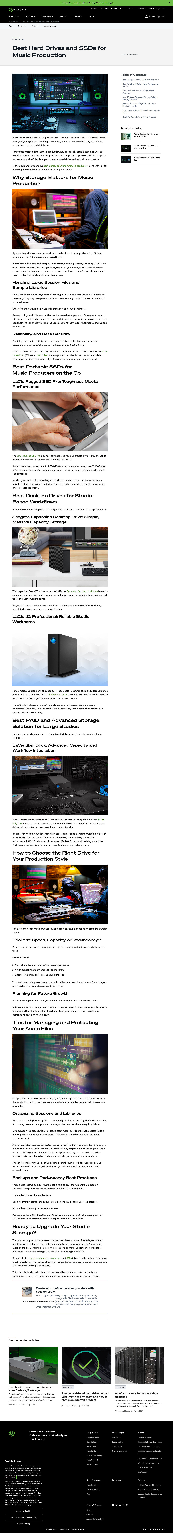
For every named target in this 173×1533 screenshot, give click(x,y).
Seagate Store (92, 1432)
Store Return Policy (94, 1455)
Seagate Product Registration (150, 1451)
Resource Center (117, 9)
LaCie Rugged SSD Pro (28, 456)
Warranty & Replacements (148, 1463)
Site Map (145, 1529)
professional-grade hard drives (45, 1258)
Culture (89, 1510)
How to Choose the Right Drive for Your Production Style (139, 105)
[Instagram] (127, 1512)
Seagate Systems (145, 1467)
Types (34, 26)
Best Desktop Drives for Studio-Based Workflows (138, 91)
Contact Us (143, 1471)
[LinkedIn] (116, 1512)
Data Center (67, 1387)
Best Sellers (91, 1442)
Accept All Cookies (23, 1511)
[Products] (18, 16)
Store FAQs (91, 1451)
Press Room (91, 1485)
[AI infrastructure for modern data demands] (139, 1365)
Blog (107, 9)
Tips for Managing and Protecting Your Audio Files (141, 111)
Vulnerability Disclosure (49, 1529)
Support (63, 16)
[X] (123, 1512)
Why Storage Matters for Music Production (141, 80)
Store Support (92, 1459)
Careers (89, 1514)
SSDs (69, 1258)
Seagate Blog (13, 22)
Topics (21, 26)
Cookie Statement (10, 1477)
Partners (129, 9)
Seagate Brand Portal (156, 1529)
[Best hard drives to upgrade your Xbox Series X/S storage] (33, 1365)
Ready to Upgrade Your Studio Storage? (139, 117)
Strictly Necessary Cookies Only (23, 1517)
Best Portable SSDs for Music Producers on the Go (141, 85)
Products (13, 16)
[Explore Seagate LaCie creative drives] (27, 1292)
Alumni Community (94, 1519)
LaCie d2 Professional (56, 695)
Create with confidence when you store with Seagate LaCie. (65, 1290)
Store (91, 16)
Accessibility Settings (77, 1529)
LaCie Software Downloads (149, 1446)
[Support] (68, 16)
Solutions (29, 16)
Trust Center (117, 1446)
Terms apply (109, 3)
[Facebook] (113, 1512)
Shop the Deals (93, 1437)
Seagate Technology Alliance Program (150, 1495)
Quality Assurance (120, 1451)
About (77, 16)
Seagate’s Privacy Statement (24, 1493)
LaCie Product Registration (149, 1458)
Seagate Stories (97, 9)
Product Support (145, 1437)
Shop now (99, 3)
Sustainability (118, 1442)
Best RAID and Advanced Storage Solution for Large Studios (140, 98)
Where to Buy (92, 1464)
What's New (91, 1446)
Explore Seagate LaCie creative (38, 1301)
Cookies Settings (64, 1529)
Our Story (116, 1437)
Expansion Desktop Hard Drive (82, 591)
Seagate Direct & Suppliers (149, 1489)
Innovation (46, 16)
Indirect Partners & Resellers (149, 1485)
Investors (116, 1480)
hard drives (42, 355)
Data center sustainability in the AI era (48, 1437)
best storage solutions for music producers (66, 166)
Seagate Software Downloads (150, 1442)
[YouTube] (120, 1512)
